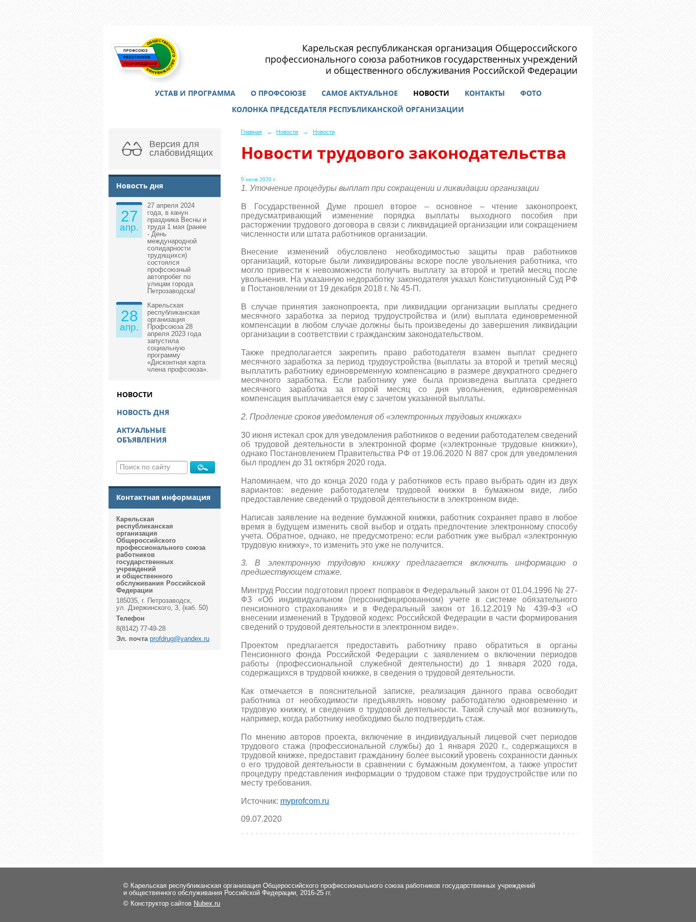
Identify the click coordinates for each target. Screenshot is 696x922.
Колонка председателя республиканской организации (348, 109)
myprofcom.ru (304, 801)
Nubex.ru (207, 903)
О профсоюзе (278, 93)
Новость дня (143, 412)
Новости (431, 93)
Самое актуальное (360, 93)
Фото (531, 93)
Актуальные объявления (142, 434)
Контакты (485, 93)
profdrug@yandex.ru (179, 638)
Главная (251, 132)
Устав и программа (195, 93)
